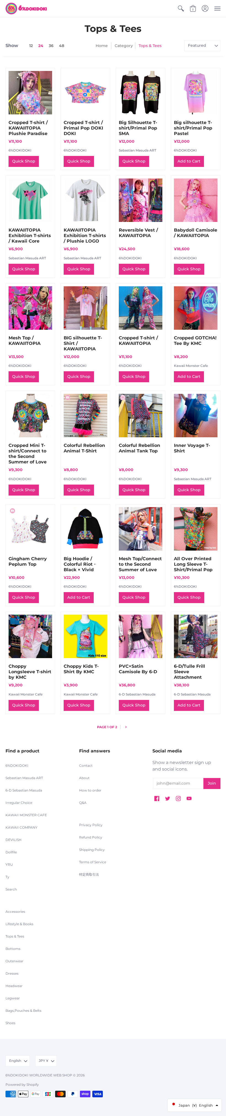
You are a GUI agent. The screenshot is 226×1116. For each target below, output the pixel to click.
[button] (181, 8)
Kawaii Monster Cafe (191, 366)
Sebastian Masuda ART (137, 150)
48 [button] (61, 45)
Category (124, 45)
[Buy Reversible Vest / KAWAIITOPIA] (140, 200)
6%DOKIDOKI (20, 150)
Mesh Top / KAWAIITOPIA (25, 340)
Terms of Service (92, 862)
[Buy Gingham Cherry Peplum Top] (30, 529)
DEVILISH (13, 840)
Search (11, 889)
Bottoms (13, 949)
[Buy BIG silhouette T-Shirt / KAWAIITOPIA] (85, 308)
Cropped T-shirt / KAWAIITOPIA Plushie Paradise (28, 128)
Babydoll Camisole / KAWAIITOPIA (195, 232)
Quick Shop (23, 161)
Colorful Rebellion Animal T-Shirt (84, 448)
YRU (9, 864)
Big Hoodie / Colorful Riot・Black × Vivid (80, 564)
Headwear (14, 986)
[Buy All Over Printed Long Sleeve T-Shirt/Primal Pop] (195, 529)
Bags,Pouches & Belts (23, 1010)
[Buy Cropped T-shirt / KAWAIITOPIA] (140, 308)
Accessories (15, 911)
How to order (90, 790)
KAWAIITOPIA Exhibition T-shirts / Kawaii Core (30, 235)
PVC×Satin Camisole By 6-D (138, 669)
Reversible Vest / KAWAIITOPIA (138, 232)
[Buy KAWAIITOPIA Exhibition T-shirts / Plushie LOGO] (85, 200)
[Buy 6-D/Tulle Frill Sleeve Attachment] (195, 636)
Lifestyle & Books (19, 924)
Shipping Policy (92, 850)
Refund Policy (90, 837)
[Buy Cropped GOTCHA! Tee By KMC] (195, 308)
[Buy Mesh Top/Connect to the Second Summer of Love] (140, 529)
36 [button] (51, 45)
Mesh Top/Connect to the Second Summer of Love (140, 564)
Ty (7, 877)
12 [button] (31, 45)
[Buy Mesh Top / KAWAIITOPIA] (30, 308)
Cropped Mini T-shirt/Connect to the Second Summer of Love (28, 453)
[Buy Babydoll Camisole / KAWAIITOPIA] (195, 200)
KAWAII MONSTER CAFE (26, 815)
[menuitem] (181, 8)
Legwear (13, 998)
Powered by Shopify (22, 1084)
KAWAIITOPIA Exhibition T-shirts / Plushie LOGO (85, 235)
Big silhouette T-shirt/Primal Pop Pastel (193, 128)
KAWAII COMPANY (21, 827)
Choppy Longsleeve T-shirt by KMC (30, 672)
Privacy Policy (91, 825)
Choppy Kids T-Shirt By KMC (81, 669)
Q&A (83, 803)
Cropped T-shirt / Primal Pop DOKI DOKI (83, 128)
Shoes (10, 1023)
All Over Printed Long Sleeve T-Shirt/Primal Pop (193, 564)
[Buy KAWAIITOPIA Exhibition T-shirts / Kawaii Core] (30, 200)
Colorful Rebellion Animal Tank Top (139, 448)
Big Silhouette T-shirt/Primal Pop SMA (138, 128)
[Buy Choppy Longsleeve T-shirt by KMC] (30, 636)
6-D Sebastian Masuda (137, 694)
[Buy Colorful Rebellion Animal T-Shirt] (85, 415)
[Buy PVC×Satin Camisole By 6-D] (140, 636)
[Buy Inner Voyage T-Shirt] (195, 415)
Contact (86, 765)
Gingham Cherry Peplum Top (28, 561)
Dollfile (11, 852)
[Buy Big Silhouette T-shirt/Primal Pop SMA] (140, 92)
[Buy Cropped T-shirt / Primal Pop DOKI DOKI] (85, 92)
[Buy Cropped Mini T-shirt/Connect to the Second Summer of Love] (30, 415)
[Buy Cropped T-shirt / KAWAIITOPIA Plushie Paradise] (30, 92)
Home (102, 45)
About (84, 778)
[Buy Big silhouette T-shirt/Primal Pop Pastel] (195, 92)
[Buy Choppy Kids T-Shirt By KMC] (85, 636)
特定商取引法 (89, 874)
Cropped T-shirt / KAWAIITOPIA (138, 340)
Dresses (12, 973)
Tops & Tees (15, 936)
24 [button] (40, 45)
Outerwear (14, 961)
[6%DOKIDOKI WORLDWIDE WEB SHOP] (26, 8)
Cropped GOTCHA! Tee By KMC (195, 340)
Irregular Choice (19, 803)
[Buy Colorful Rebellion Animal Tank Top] (140, 415)
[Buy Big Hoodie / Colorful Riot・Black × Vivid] (85, 529)
